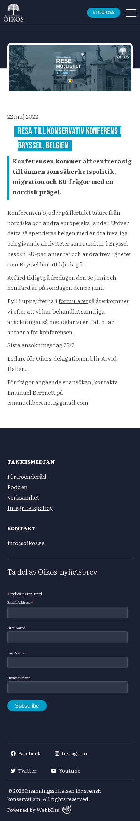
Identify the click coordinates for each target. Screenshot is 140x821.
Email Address (20, 602)
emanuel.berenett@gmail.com (47, 402)
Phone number (18, 677)
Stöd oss (104, 12)
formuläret (73, 300)
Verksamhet (23, 497)
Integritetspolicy (30, 507)
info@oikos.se (26, 542)
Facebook (29, 753)
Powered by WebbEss (33, 809)
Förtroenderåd (26, 476)
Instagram (74, 753)
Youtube (69, 770)
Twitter (27, 770)
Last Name (15, 652)
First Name (16, 627)
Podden (17, 486)
